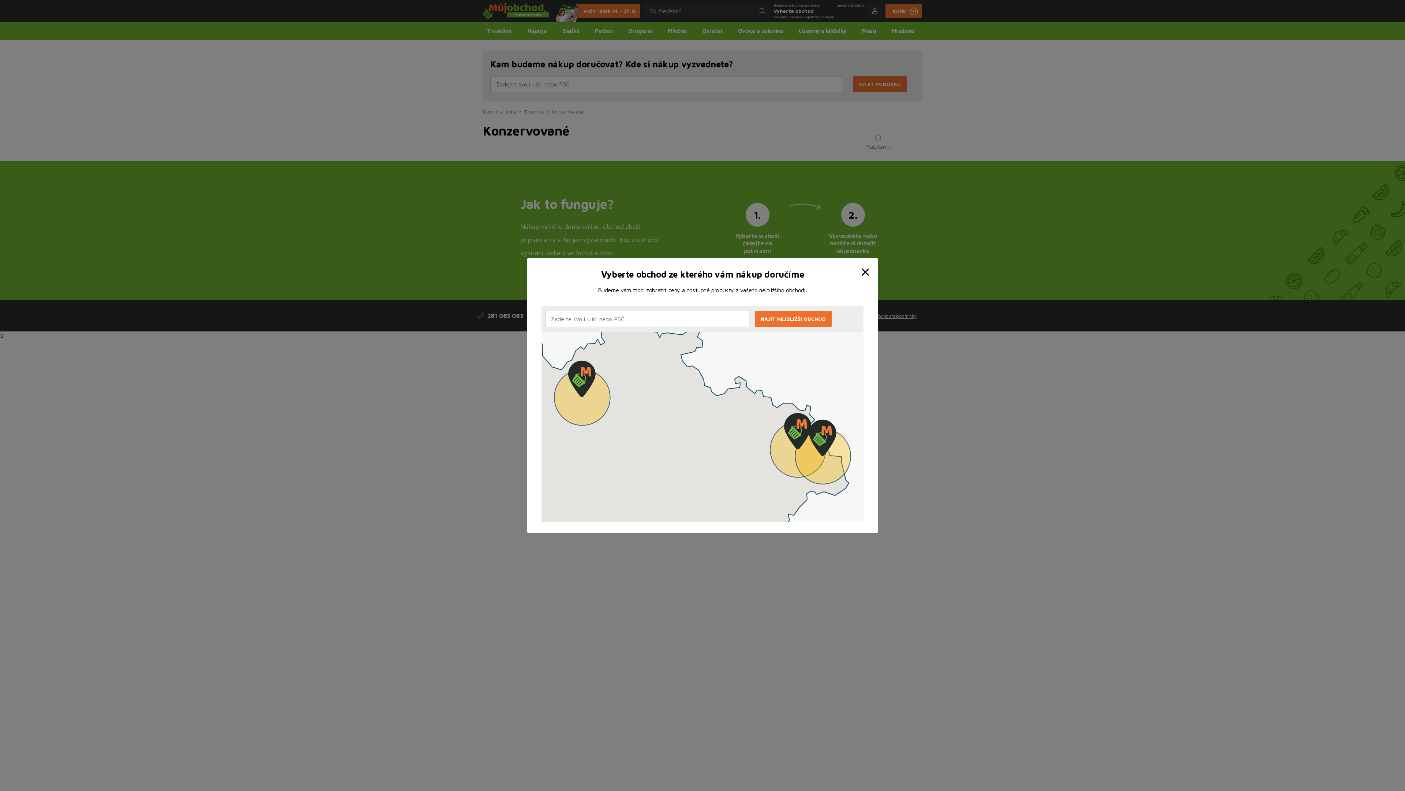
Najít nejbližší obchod (793, 319)
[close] (866, 266)
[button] (582, 378)
